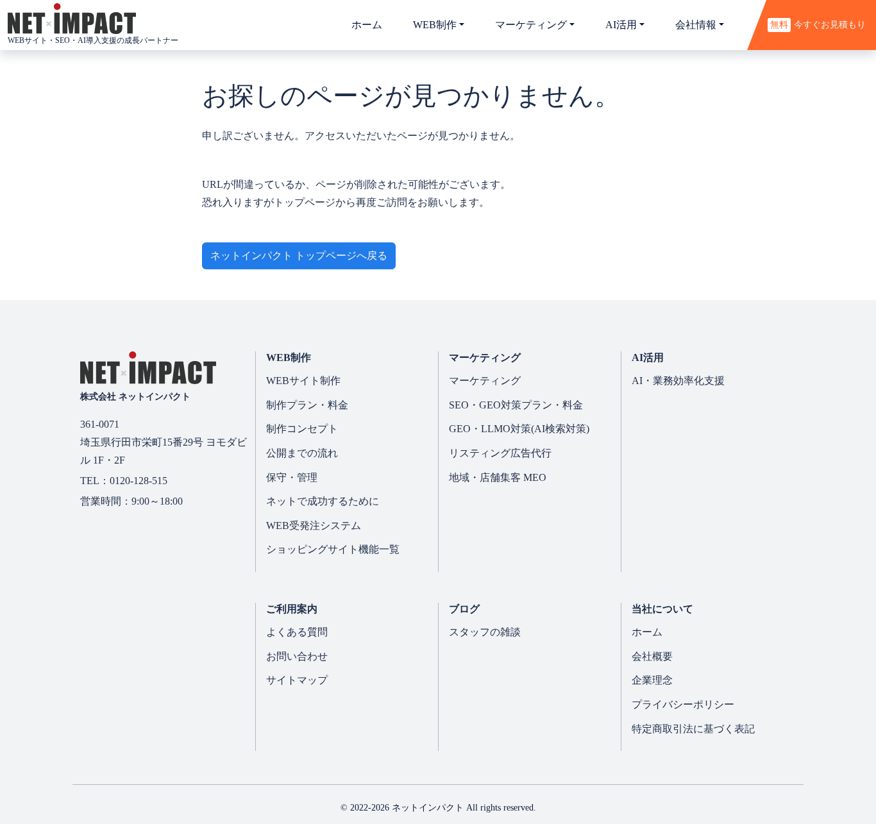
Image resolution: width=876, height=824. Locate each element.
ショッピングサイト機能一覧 (333, 549)
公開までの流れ (302, 453)
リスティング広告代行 (500, 453)
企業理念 (652, 680)
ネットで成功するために (322, 501)
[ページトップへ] (834, 769)
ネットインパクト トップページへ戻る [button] (298, 255)
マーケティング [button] (531, 24)
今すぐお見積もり (818, 24)
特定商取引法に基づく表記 (693, 728)
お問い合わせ (297, 656)
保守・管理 (291, 477)
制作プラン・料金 (307, 404)
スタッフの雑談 (485, 631)
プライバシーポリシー (683, 704)
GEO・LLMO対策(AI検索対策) (519, 428)
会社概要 (652, 656)
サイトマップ (297, 680)
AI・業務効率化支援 (678, 380)
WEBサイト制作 (303, 380)
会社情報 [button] (695, 24)
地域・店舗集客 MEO (497, 477)
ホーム (366, 24)
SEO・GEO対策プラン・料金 (516, 404)
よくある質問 (297, 631)
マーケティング (485, 380)
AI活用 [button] (621, 24)
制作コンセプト (302, 428)
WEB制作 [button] (435, 24)
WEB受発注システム (313, 525)
